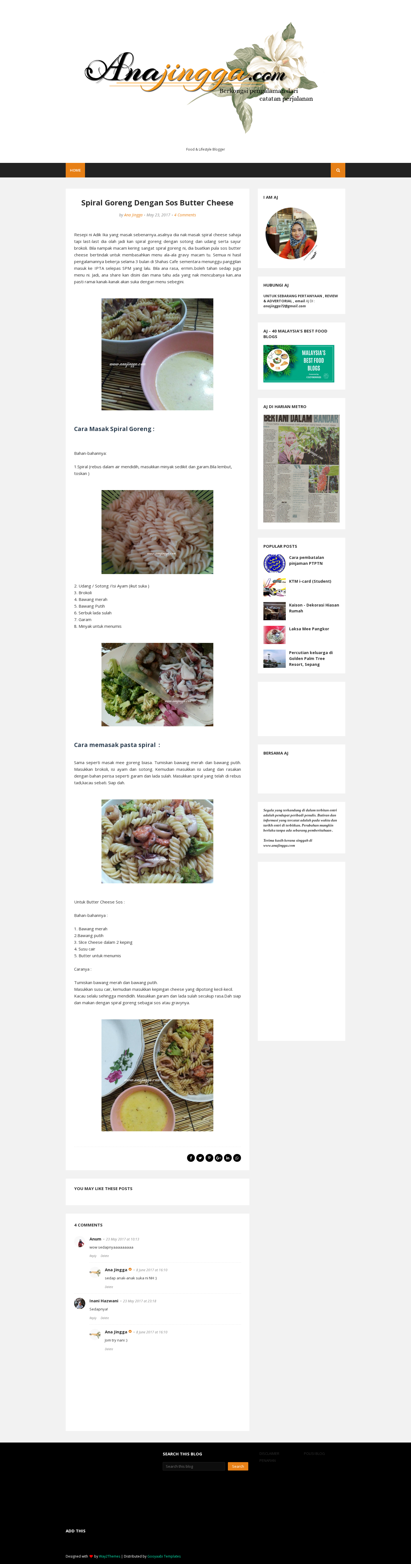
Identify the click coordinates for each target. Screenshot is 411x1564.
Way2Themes (109, 1556)
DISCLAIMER (269, 1453)
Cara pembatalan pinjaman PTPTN (306, 560)
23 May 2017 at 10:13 (122, 1239)
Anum (95, 1239)
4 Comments (185, 214)
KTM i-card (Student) (310, 581)
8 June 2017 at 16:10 (151, 1270)
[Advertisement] (301, 951)
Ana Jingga (133, 214)
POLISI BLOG (314, 1453)
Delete (105, 1256)
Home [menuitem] (75, 170)
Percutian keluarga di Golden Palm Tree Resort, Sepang (311, 658)
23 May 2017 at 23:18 (139, 1301)
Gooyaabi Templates (164, 1556)
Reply (92, 1256)
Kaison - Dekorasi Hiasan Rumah (314, 608)
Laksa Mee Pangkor (309, 628)
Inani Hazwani (103, 1300)
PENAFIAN (267, 1460)
